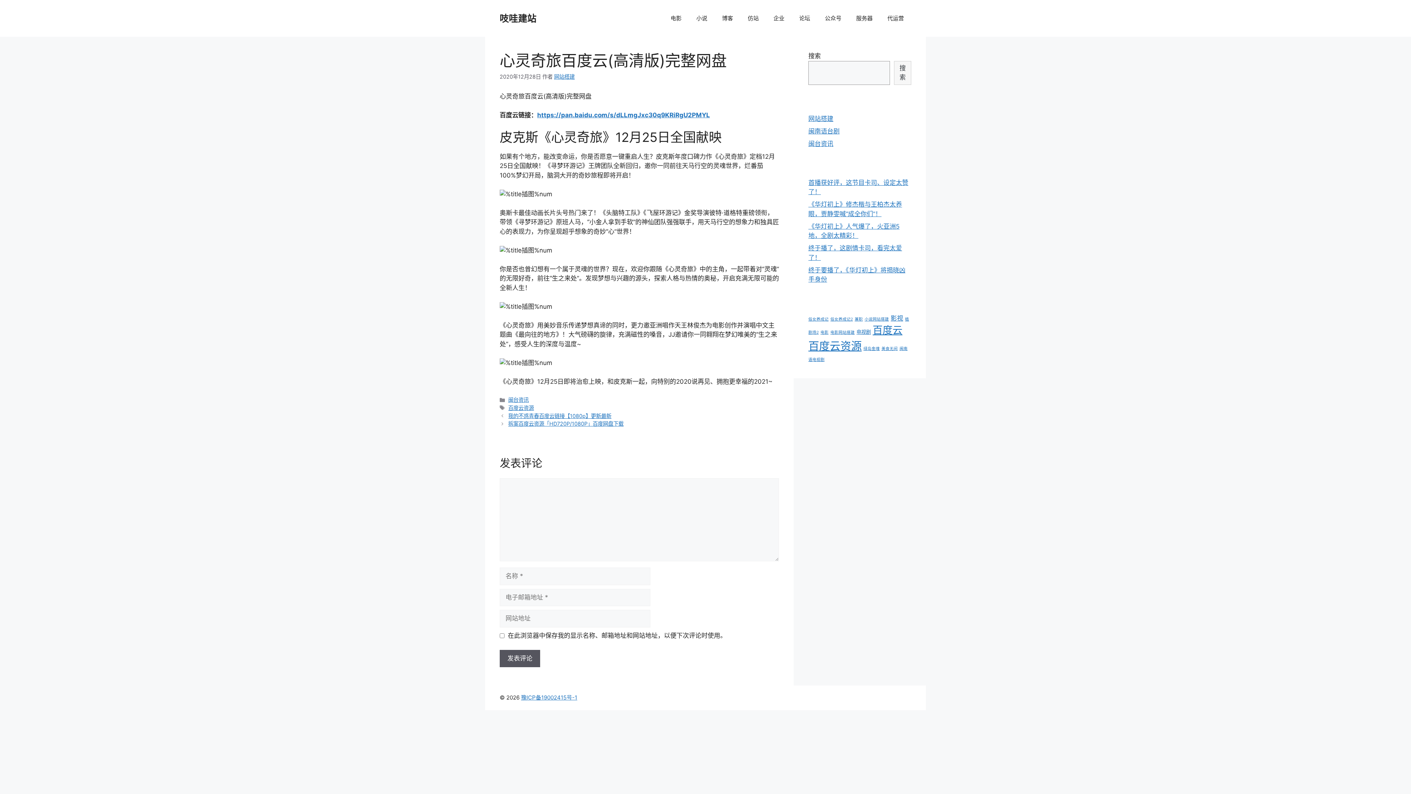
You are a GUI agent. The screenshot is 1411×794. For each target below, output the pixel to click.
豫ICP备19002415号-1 (549, 697)
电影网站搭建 (842, 332)
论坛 (804, 18)
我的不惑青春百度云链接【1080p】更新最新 (559, 416)
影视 (897, 318)
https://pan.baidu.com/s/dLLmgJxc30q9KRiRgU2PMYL (623, 115)
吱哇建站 (518, 18)
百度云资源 (521, 408)
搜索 (814, 56)
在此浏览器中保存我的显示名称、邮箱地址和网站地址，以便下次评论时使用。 (617, 635)
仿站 (753, 18)
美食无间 (890, 348)
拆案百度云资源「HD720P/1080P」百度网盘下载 (566, 424)
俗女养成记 (818, 319)
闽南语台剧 (824, 131)
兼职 (859, 319)
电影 (676, 18)
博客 (727, 18)
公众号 (833, 18)
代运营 (895, 18)
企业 (779, 18)
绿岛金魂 (872, 348)
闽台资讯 (518, 400)
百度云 (887, 330)
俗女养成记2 (841, 319)
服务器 (864, 18)
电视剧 (864, 332)
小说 (701, 18)
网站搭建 (820, 118)
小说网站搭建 (877, 319)
